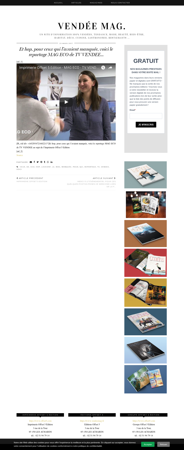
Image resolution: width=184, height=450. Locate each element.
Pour (75, 167)
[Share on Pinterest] (41, 162)
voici (19, 169)
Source (20, 155)
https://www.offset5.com (40, 420)
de (28, 167)
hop (38, 167)
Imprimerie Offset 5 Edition (32, 179)
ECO (33, 167)
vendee (105, 167)
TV (98, 167)
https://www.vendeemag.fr (92, 420)
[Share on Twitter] (38, 162)
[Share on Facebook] (34, 162)
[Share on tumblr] (44, 162)
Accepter (148, 444)
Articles (76, 3)
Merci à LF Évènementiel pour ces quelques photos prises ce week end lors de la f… (91, 182)
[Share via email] (31, 162)
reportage (90, 167)
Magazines (96, 3)
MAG (58, 167)
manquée (67, 167)
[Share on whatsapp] (48, 162)
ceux (22, 167)
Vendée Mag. (92, 26)
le (53, 167)
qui (81, 167)
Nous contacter (120, 3)
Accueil (58, 3)
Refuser (163, 444)
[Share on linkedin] (51, 162)
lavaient (46, 167)
